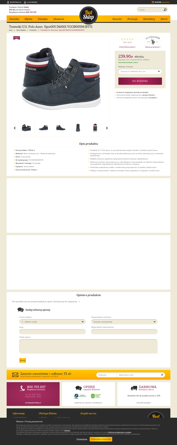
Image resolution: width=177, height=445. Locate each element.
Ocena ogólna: (25, 317)
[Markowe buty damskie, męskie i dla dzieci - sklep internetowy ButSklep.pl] (88, 15)
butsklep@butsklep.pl (33, 403)
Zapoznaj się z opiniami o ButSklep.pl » (88, 403)
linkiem (67, 430)
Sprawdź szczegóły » (144, 403)
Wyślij (22, 360)
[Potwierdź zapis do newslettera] (162, 375)
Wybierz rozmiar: (125, 67)
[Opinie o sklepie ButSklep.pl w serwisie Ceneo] (96, 396)
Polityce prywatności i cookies (119, 432)
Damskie (14, 19)
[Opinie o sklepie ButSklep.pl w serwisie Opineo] (80, 396)
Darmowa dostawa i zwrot (128, 62)
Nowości (117, 19)
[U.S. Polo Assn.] (153, 41)
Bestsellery (149, 19)
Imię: (21, 327)
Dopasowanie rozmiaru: (101, 317)
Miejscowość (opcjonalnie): (102, 327)
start (11, 30)
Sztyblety (33, 30)
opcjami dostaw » (148, 95)
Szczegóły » (152, 98)
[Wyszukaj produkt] (165, 9)
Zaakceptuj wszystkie (101, 439)
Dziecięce (43, 19)
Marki (164, 19)
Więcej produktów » (152, 47)
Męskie (28, 19)
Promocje (133, 19)
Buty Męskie (21, 30)
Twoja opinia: (25, 337)
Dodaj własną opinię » (127, 47)
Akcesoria (58, 19)
